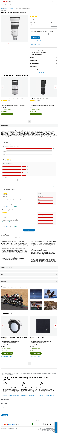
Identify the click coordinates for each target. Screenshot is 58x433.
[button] (31, 25)
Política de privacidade (15, 420)
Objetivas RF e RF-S (11, 8)
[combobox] (29, 5)
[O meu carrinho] (53, 2)
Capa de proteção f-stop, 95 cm (37, 337)
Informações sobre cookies (26, 420)
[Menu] (55, 2)
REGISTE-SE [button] (5, 415)
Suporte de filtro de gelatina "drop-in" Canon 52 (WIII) (14, 337)
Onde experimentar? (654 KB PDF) (37, 72)
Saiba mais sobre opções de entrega (10, 395)
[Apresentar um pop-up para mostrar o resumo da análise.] (11, 100)
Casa (2, 8)
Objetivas (5, 8)
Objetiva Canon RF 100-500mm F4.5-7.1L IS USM (12, 98)
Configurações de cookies (39, 420)
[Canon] (4, 1)
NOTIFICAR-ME (36, 37)
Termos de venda (4, 420)
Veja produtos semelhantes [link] (35, 40)
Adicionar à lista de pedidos (35, 44)
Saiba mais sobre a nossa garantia (27, 395)
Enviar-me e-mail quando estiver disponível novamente (42, 31)
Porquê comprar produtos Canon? (46, 395)
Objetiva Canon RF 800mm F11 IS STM (39, 98)
